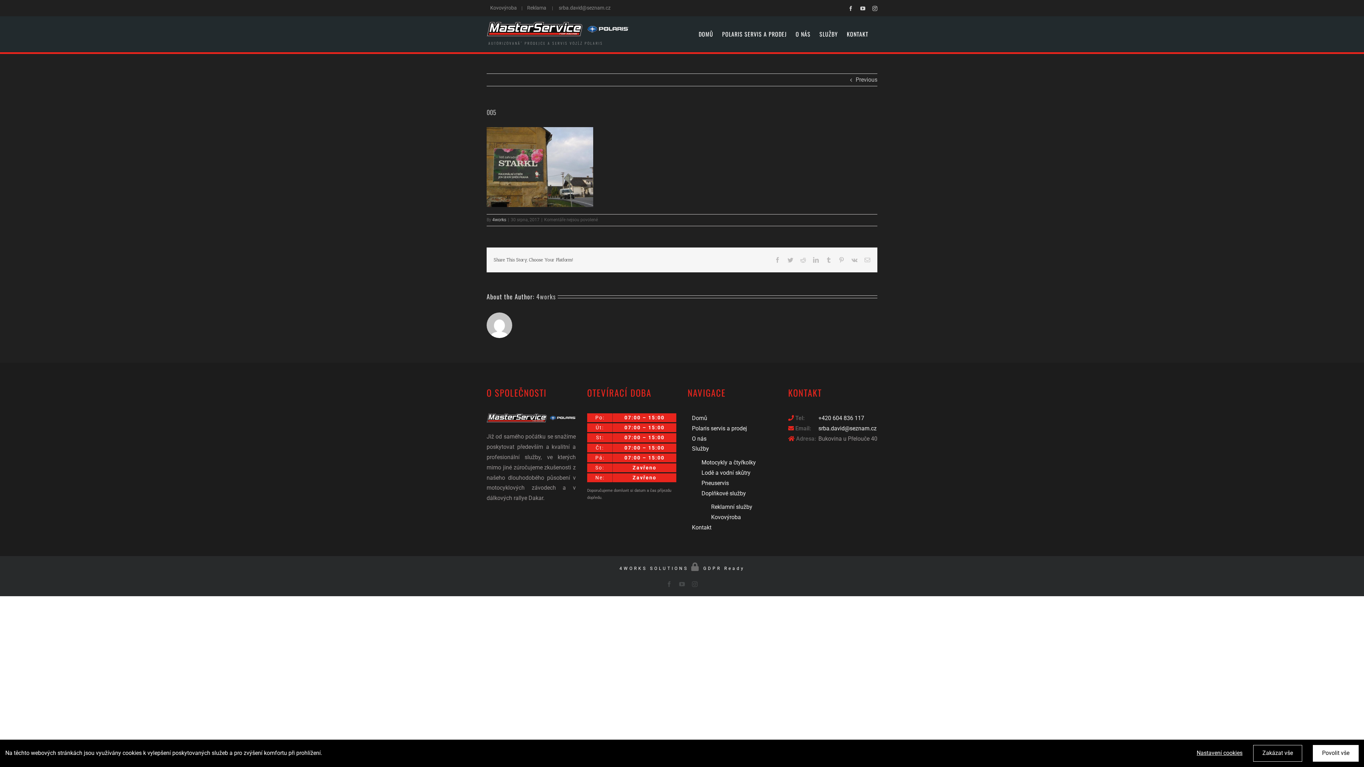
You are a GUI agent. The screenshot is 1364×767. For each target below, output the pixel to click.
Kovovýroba (504, 8)
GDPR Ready (724, 568)
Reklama (536, 8)
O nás (699, 438)
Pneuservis (715, 483)
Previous (866, 79)
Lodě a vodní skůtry (726, 472)
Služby (700, 448)
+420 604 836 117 (841, 418)
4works (499, 219)
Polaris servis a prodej (719, 428)
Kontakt (701, 527)
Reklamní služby (731, 507)
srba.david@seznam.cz (585, 8)
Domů (699, 418)
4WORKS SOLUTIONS (653, 568)
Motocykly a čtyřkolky (729, 462)
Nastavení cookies (1220, 753)
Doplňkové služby (724, 493)
